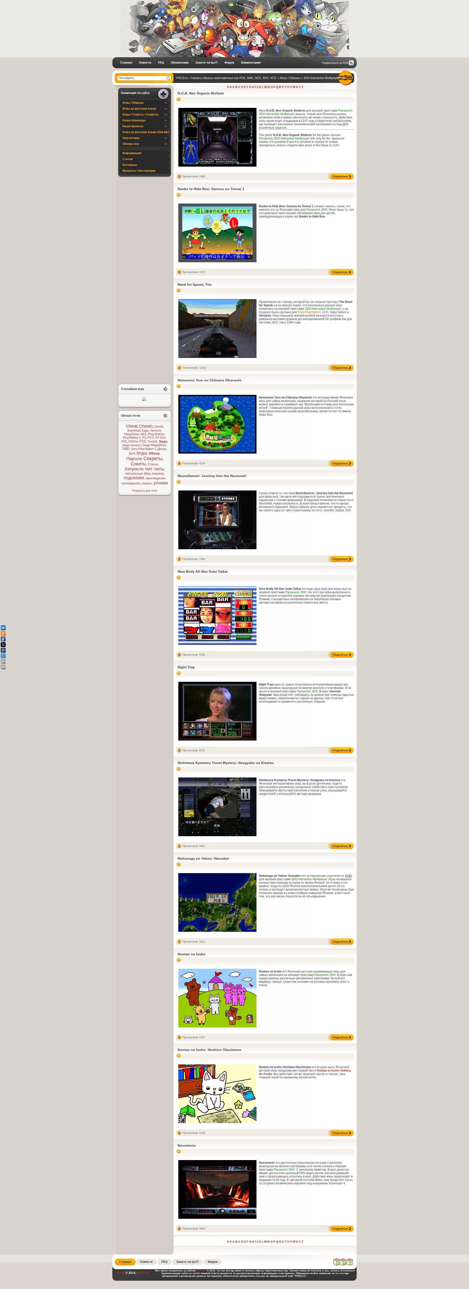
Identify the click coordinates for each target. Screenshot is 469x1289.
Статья (153, 464)
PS (144, 437)
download (133, 430)
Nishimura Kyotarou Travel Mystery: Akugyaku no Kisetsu (226, 763)
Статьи (127, 159)
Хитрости (134, 469)
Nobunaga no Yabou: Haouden (203, 858)
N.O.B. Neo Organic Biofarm (201, 93)
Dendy (158, 426)
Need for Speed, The (195, 284)
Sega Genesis (131, 445)
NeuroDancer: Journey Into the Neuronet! (212, 476)
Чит (148, 469)
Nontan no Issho (191, 954)
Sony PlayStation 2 (143, 449)
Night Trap (186, 667)
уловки (161, 482)
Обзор (154, 453)
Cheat (132, 426)
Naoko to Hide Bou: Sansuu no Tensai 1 (211, 189)
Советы (138, 463)
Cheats (146, 426)
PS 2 (151, 437)
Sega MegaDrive (154, 445)
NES (143, 434)
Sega (163, 441)
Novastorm (187, 1145)
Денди (162, 449)
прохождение (155, 478)
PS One (160, 437)
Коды (142, 453)
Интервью (129, 165)
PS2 (124, 441)
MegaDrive (131, 434)
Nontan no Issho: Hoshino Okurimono (209, 1050)
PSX (142, 441)
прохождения (130, 483)
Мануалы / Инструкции (138, 170)
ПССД (120, 1273)
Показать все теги (144, 490)
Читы (159, 469)
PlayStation (156, 434)
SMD (125, 449)
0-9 (229, 87)
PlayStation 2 (132, 437)
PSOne (133, 441)
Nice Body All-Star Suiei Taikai (203, 571)
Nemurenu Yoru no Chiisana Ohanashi (209, 380)
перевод (158, 473)
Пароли (134, 458)
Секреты (152, 458)
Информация (131, 153)
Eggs (145, 430)
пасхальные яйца (137, 473)
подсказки (134, 477)
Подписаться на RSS (335, 62)
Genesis (155, 430)
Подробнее (340, 176)
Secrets (153, 441)
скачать (147, 483)
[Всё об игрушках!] (343, 1265)
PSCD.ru (142, 1273)
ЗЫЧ (132, 453)
